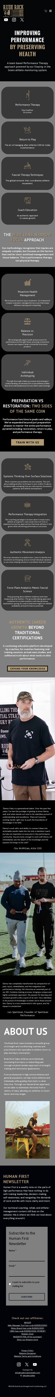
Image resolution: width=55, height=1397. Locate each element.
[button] (50, 11)
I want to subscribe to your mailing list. (26, 1284)
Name (12, 1250)
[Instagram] (14, 20)
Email (12, 1265)
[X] (22, 20)
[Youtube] (6, 20)
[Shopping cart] (45, 11)
